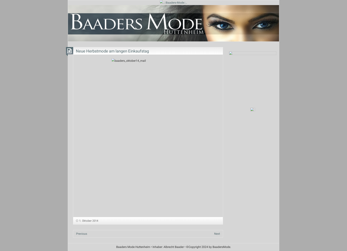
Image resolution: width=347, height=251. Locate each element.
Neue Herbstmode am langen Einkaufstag (112, 51)
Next (217, 233)
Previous (81, 233)
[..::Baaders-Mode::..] (173, 2)
